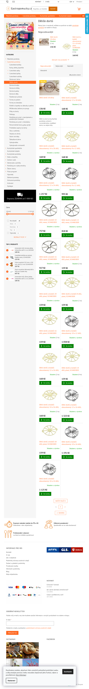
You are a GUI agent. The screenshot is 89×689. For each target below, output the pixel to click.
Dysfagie (10, 186)
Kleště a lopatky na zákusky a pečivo (21, 106)
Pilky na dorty (14, 111)
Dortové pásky (14, 91)
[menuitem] (12, 16)
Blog (7, 571)
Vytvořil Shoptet (77, 684)
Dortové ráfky (13, 94)
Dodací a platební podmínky (15, 563)
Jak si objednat (11, 558)
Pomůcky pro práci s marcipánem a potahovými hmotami (20, 118)
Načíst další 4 (60, 501)
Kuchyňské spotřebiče (14, 148)
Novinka (14, 227)
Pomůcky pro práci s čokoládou (19, 122)
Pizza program (12, 172)
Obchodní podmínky (13, 569)
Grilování (10, 183)
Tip (12, 230)
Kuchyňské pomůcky (14, 154)
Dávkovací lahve (14, 79)
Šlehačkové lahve (15, 139)
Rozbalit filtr (19, 237)
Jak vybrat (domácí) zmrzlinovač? (57, 590)
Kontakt (38, 2)
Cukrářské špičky (15, 74)
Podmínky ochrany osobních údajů (17, 561)
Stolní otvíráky (14, 136)
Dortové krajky (14, 85)
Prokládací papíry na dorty (18, 128)
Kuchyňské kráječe (13, 151)
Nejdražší (70, 66)
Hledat (53, 9)
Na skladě (15, 221)
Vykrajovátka (13, 142)
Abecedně (43, 70)
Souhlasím (68, 672)
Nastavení (11, 680)
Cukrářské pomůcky (13, 62)
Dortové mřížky (14, 88)
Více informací (21, 675)
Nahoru (61, 513)
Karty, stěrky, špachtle (16, 68)
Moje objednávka (12, 574)
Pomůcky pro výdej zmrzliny (16, 166)
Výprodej (10, 174)
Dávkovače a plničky (14, 163)
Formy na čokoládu (15, 103)
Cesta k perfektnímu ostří (55, 595)
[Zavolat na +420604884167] (9, 2)
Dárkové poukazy (13, 177)
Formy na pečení (14, 100)
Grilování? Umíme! (53, 585)
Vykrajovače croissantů (17, 145)
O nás (47, 2)
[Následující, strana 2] (61, 507)
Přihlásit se (12, 633)
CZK (71, 2)
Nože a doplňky (12, 157)
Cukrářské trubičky (15, 76)
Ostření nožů (11, 160)
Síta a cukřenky (14, 131)
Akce (13, 224)
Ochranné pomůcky (13, 180)
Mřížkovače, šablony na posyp (19, 108)
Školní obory (11, 169)
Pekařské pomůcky (13, 59)
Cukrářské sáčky (14, 71)
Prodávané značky (12, 566)
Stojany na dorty (14, 134)
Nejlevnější (59, 66)
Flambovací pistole (15, 97)
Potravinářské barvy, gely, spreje (19, 125)
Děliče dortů (13, 82)
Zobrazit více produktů (59, 60)
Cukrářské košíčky (15, 65)
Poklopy (12, 114)
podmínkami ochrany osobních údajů (38, 628)
